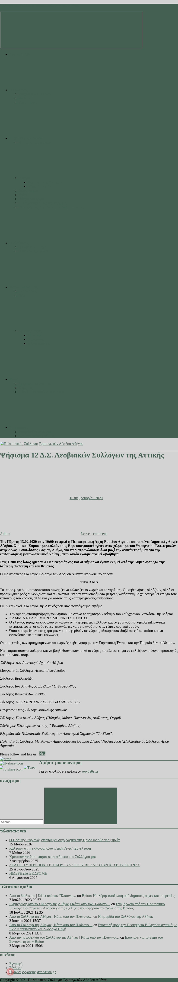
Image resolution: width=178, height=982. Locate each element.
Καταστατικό (28, 102)
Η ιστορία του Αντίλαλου (37, 251)
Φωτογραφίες (28, 190)
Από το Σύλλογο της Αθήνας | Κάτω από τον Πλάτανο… (50, 916)
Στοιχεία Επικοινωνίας (35, 432)
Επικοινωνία (18, 427)
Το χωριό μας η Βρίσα (25, 138)
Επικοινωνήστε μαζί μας (37, 436)
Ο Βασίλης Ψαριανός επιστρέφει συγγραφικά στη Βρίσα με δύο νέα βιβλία (64, 840)
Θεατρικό (35, 335)
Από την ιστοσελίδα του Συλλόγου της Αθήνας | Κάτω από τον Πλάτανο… (64, 937)
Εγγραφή (15, 964)
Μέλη (13, 379)
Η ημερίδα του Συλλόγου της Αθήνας (125, 916)
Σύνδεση (15, 968)
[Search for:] (22, 822)
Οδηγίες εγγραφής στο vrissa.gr (42, 392)
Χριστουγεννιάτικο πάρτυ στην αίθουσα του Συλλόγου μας (52, 857)
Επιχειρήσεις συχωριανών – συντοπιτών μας (51, 207)
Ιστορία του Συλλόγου (35, 94)
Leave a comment (94, 534)
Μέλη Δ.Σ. (26, 98)
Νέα (22, 295)
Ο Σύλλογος (18, 90)
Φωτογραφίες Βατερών (45, 182)
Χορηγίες (25, 388)
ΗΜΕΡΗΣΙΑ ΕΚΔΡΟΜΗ (28, 873)
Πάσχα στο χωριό (32, 199)
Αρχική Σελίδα (20, 54)
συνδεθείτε (90, 771)
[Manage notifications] (10, 972)
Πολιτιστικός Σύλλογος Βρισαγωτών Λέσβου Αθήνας (39, 6)
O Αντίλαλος (18, 243)
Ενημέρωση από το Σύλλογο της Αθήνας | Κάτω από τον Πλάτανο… (59, 904)
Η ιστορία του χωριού (35, 142)
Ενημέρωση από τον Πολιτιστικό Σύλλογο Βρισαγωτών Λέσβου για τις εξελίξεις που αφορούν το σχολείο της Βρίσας (87, 906)
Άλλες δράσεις (39, 343)
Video (23, 195)
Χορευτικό (36, 339)
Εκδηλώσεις (28, 291)
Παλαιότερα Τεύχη (32, 247)
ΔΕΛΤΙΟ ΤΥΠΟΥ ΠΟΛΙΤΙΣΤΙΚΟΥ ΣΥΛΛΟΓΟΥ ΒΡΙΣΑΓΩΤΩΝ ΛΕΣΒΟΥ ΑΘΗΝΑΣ (74, 865)
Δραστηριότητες (30, 331)
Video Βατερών (39, 186)
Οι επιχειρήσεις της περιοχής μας (43, 203)
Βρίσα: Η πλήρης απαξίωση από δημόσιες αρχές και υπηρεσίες (128, 896)
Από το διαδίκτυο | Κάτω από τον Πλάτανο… (42, 896)
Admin (5, 534)
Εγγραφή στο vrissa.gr (35, 383)
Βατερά (24, 178)
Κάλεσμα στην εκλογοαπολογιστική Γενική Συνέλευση (50, 848)
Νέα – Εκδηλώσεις (23, 287)
